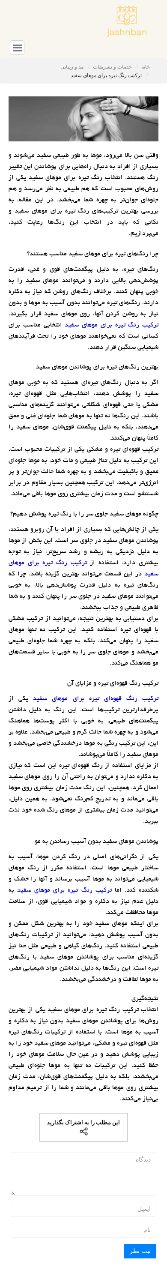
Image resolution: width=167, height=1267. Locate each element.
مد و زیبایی (72, 67)
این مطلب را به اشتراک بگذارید (83, 1122)
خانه (145, 67)
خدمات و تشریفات (113, 67)
